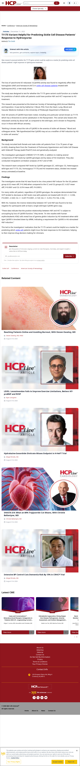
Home (4, 26)
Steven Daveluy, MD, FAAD (14, 335)
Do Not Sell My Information (40, 657)
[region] (40, 756)
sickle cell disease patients (47, 85)
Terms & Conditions (40, 662)
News (43, 711)
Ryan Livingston (11, 397)
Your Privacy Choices (40, 664)
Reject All (71, 762)
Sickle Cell (5, 268)
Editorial (40, 652)
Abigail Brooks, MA (12, 457)
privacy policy (40, 260)
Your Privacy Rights (14, 762)
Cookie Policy (15, 758)
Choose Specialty (37, 8)
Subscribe (68, 256)
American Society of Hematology (31, 268)
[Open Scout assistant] (69, 3)
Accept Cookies (58, 762)
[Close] (77, 750)
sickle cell (19, 230)
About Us (40, 648)
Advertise (40, 650)
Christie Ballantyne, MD (14, 519)
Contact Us (40, 655)
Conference (11, 26)
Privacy (40, 659)
